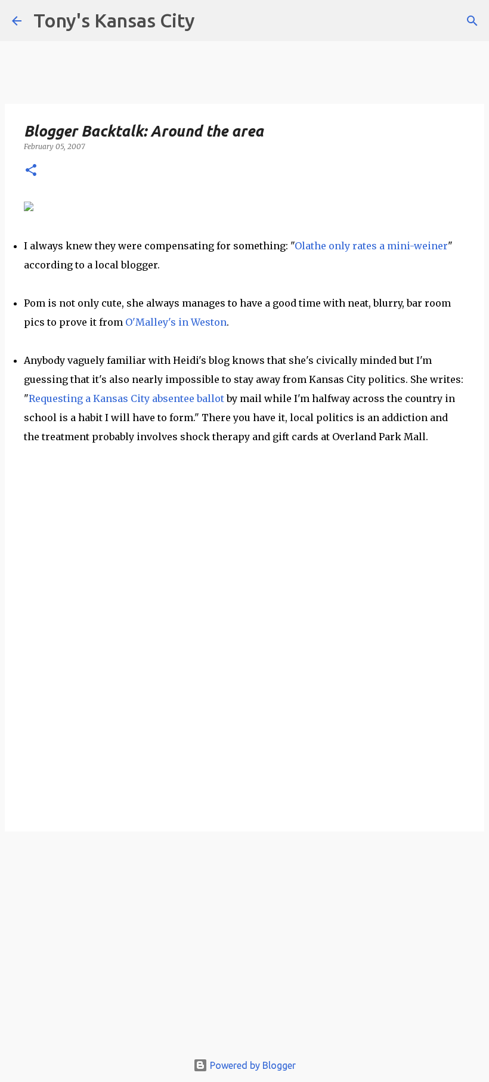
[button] (31, 171)
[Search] (472, 21)
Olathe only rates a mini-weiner (371, 246)
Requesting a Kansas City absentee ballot (126, 398)
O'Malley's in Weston (176, 322)
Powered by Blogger (252, 1065)
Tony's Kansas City (114, 20)
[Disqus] (244, 661)
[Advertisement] (244, 947)
